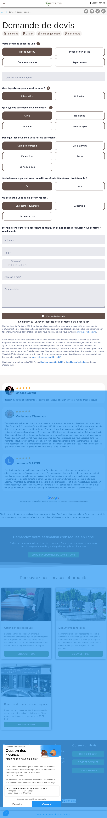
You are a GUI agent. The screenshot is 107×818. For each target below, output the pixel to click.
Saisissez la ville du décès (18, 77)
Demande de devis (44, 814)
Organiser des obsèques (18, 627)
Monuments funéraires (71, 627)
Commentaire (11, 289)
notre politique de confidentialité (46, 357)
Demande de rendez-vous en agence (26, 704)
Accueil (4, 12)
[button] (86, 11)
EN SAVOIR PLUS (26, 654)
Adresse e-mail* (12, 277)
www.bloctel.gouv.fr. (86, 332)
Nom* (7, 252)
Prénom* (9, 240)
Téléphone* (16, 261)
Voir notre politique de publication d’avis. (73, 501)
